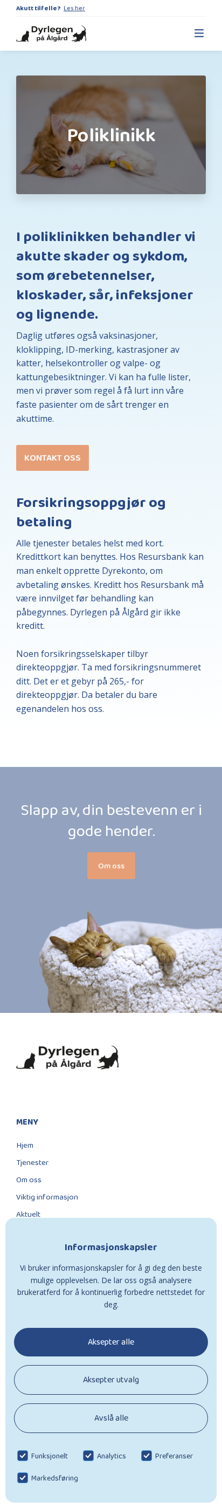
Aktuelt (28, 1214)
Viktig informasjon (47, 1197)
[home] (51, 33)
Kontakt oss (52, 457)
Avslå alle (111, 1417)
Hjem (24, 1145)
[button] (194, 33)
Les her (74, 8)
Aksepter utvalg (111, 1379)
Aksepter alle (111, 1341)
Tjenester (32, 1162)
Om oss (28, 1179)
